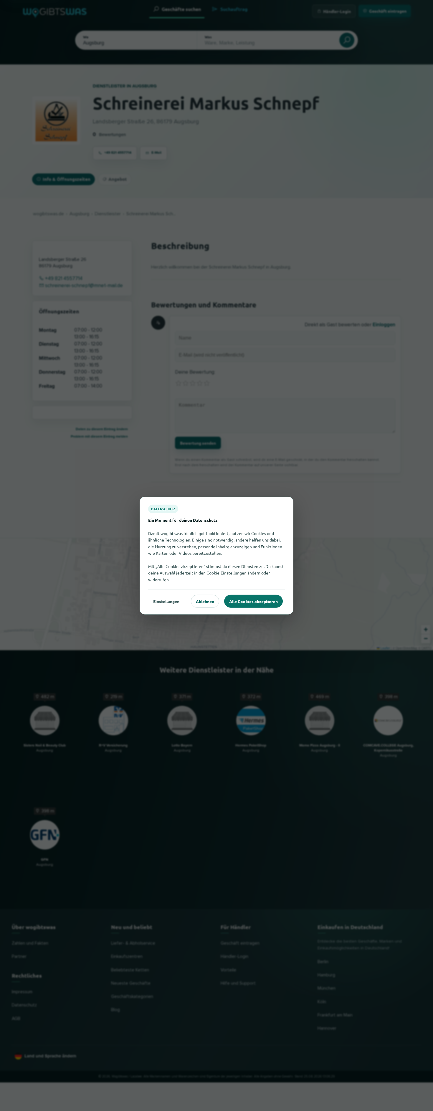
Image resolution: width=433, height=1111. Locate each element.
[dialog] (216, 555)
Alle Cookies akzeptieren (253, 601)
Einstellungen (166, 601)
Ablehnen (205, 601)
